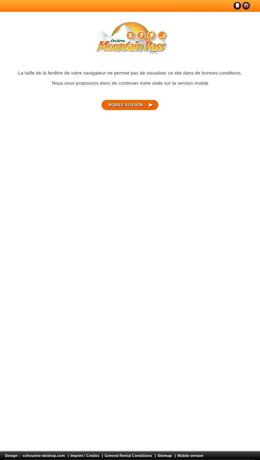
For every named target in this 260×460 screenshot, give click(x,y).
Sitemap (164, 456)
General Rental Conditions (128, 456)
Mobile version (125, 105)
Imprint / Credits (84, 456)
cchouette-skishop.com (44, 456)
